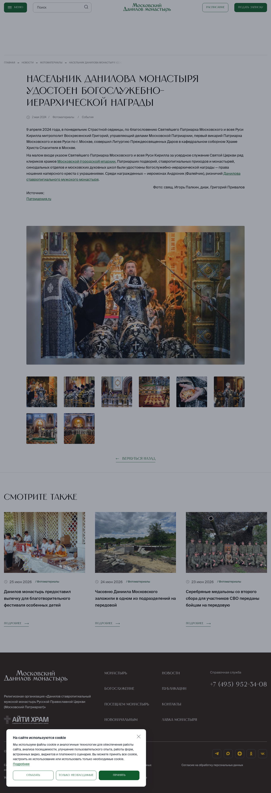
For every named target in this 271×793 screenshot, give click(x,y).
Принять (119, 775)
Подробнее (21, 764)
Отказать (33, 775)
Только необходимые (76, 775)
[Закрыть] (139, 736)
